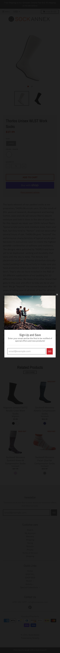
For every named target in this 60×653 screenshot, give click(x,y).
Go (49, 351)
